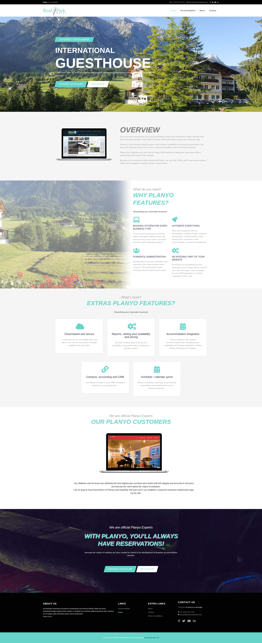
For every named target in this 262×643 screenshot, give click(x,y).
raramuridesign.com (151, 641)
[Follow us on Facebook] (210, 2)
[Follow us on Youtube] (215, 2)
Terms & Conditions (155, 619)
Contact (212, 10)
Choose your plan (70, 84)
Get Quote (98, 84)
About (202, 10)
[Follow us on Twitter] (212, 2)
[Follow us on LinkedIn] (218, 2)
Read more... (48, 620)
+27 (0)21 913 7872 (178, 2)
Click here (182, 611)
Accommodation (188, 10)
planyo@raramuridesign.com (198, 2)
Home (173, 10)
